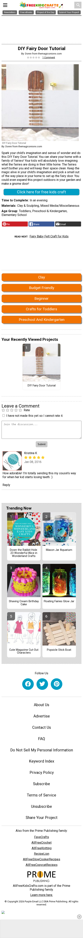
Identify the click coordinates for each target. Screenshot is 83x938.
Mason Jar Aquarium (59, 550)
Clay (41, 277)
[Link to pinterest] (56, 684)
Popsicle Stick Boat (59, 649)
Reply (6, 485)
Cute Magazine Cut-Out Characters (23, 651)
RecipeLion (41, 854)
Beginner (41, 298)
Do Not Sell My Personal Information (41, 750)
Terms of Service (41, 795)
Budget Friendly (41, 288)
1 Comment (48, 57)
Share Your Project (42, 817)
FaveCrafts (41, 837)
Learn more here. (41, 895)
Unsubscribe (41, 806)
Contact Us (41, 727)
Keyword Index (41, 761)
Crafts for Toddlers (41, 309)
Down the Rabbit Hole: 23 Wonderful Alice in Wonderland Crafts (24, 553)
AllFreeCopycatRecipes (42, 865)
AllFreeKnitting (42, 848)
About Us (41, 704)
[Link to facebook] (28, 684)
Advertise (41, 716)
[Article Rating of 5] (33, 57)
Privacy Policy (42, 772)
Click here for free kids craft (41, 192)
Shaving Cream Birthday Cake (24, 603)
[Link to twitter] (42, 684)
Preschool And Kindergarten (41, 319)
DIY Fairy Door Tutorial (42, 385)
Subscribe (41, 784)
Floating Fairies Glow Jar (59, 601)
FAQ (41, 738)
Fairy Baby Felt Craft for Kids (49, 236)
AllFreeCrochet (41, 842)
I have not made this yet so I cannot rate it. (34, 416)
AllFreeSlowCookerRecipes (41, 859)
